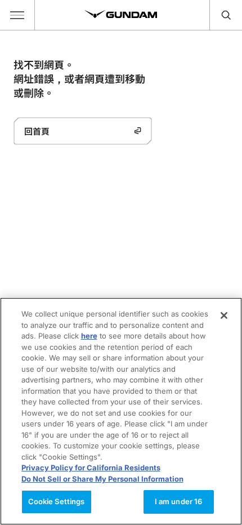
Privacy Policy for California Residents (90, 467)
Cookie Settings (56, 501)
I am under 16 (179, 501)
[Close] (224, 315)
